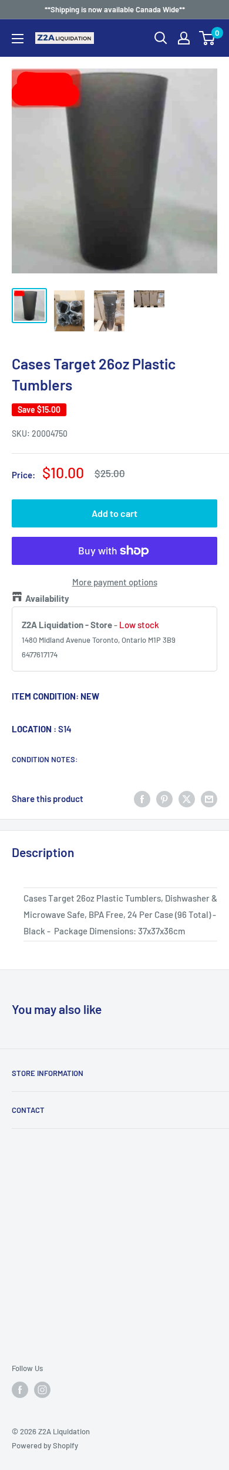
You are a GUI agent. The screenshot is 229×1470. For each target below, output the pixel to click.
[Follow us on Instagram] (42, 1390)
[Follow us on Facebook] (20, 1390)
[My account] (184, 38)
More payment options (114, 582)
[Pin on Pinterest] (164, 798)
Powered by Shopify (45, 1445)
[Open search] (160, 38)
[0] (207, 38)
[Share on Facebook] (142, 798)
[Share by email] (209, 798)
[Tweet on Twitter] (187, 798)
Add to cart (114, 513)
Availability (47, 598)
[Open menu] (17, 38)
